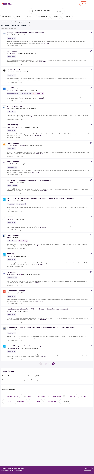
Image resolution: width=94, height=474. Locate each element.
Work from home (12, 396)
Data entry (21, 401)
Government (52, 401)
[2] (53, 363)
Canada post (57, 396)
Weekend (72, 396)
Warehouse (41, 396)
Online (84, 396)
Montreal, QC (12, 21)
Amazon (28, 396)
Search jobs (4, 21)
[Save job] (91, 32)
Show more (45, 43)
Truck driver (36, 401)
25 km (59, 11)
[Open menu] (91, 4)
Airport (9, 401)
